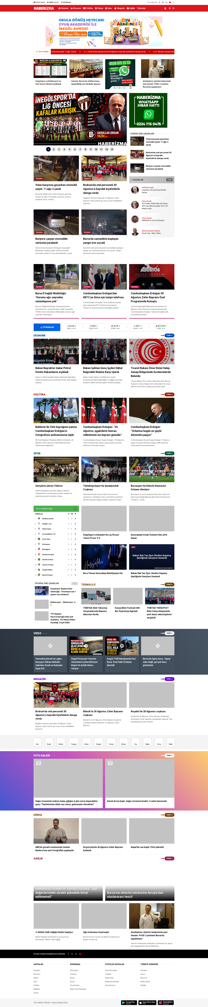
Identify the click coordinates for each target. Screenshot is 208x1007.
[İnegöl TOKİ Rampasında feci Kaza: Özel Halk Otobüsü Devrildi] (122, 645)
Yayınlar (108, 974)
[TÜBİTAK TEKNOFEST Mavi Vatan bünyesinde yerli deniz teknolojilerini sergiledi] (159, 596)
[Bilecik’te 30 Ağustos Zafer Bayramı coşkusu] (104, 695)
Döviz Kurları (74, 985)
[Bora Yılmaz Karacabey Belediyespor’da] (104, 557)
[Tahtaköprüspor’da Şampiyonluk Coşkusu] (104, 469)
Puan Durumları (111, 970)
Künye (72, 978)
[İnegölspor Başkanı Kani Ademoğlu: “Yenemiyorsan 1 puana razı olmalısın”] (42, 595)
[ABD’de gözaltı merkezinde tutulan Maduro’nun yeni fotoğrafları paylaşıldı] (56, 831)
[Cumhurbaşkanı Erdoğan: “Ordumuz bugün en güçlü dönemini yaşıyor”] (151, 410)
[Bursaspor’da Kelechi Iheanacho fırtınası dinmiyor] (151, 469)
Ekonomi (77, 8)
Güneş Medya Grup (60, 1002)
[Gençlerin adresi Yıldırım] (56, 469)
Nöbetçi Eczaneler (112, 982)
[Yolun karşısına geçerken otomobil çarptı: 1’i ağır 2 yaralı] (137, 145)
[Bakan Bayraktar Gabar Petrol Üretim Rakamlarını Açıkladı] (56, 351)
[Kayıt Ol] (165, 8)
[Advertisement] (21, 51)
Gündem (64, 8)
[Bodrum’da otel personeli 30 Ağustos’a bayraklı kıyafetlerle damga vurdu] (137, 159)
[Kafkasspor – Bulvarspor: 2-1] (42, 608)
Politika (89, 8)
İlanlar (36, 978)
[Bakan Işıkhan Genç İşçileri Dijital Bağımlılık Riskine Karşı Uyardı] (104, 351)
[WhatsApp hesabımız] (173, 2)
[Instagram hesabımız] (166, 2)
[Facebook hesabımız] (159, 2)
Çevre (142, 974)
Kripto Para (109, 978)
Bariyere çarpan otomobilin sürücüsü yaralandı (115, 52)
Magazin (121, 8)
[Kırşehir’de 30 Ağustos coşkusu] (151, 695)
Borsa (72, 982)
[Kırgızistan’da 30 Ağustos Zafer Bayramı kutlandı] (104, 831)
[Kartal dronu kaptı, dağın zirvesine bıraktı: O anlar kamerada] (139, 778)
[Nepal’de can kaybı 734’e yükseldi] (151, 831)
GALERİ (40, 2)
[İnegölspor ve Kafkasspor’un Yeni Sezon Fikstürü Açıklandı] (50, 68)
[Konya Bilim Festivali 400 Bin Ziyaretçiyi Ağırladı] (128, 596)
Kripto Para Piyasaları (78, 989)
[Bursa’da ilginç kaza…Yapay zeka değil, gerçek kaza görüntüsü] (158, 645)
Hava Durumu (110, 985)
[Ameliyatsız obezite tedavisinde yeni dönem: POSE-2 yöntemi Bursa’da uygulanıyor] (158, 68)
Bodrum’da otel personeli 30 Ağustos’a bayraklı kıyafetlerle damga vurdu (55, 52)
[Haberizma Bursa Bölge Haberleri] (44, 10)
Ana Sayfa (74, 970)
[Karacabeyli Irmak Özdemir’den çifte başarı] (151, 518)
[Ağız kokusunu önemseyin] (104, 916)
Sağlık (132, 8)
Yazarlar (73, 974)
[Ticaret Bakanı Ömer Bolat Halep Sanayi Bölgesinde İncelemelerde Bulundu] (151, 351)
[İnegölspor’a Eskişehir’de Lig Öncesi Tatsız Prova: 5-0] (104, 518)
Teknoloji (141, 8)
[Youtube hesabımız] (170, 2)
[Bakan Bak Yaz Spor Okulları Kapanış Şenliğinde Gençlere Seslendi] (151, 557)
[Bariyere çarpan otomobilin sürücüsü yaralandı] (137, 172)
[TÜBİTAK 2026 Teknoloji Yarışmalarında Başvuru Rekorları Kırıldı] (96, 596)
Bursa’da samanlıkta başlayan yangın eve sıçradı (164, 52)
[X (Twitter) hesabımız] (163, 2)
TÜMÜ (169, 180)
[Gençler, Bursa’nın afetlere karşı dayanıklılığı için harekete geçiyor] (86, 68)
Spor (110, 8)
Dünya (100, 8)
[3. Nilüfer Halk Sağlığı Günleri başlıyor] (56, 916)
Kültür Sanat (145, 982)
